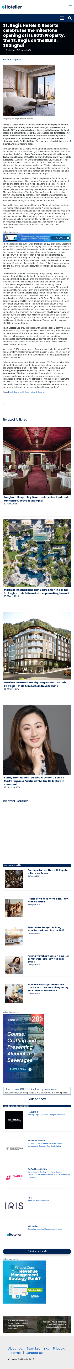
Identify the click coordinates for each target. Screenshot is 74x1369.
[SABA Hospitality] (14, 1177)
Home (6, 59)
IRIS (30, 1197)
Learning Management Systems (49, 1229)
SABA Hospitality (37, 1169)
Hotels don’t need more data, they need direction (48, 900)
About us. (15, 1348)
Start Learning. (37, 1348)
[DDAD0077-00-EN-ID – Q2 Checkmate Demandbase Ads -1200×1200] (24, 1303)
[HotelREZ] (14, 1120)
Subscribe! (37, 1099)
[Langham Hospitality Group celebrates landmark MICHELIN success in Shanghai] (37, 461)
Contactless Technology (37, 1172)
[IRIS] (14, 1206)
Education (32, 1229)
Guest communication (44, 1175)
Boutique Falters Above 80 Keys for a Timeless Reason (48, 872)
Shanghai (17, 392)
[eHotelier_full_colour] (12, 7)
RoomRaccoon (36, 1140)
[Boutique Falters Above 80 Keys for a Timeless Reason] (14, 879)
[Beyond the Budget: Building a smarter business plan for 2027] (14, 936)
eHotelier (33, 1226)
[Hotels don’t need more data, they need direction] (14, 908)
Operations (32, 1177)
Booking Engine (34, 1115)
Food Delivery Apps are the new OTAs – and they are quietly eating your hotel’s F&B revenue (48, 987)
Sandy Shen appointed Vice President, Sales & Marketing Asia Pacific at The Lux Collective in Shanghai (34, 781)
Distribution (61, 1115)
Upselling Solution (53, 1146)
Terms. (16, 1353)
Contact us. (34, 1353)
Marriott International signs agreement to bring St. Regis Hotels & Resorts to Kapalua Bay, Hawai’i (36, 591)
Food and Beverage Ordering (39, 1200)
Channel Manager (48, 1115)
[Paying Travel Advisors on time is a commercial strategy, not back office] (14, 965)
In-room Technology (61, 1175)
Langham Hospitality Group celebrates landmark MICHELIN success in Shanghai (36, 498)
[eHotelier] (14, 1234)
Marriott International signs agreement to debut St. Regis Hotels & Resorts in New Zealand (36, 684)
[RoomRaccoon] (14, 1149)
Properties (17, 59)
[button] (70, 7)
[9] (23, 1082)
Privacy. (59, 1348)
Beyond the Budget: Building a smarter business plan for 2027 (46, 929)
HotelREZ (33, 1111)
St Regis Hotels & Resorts (33, 392)
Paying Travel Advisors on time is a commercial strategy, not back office (48, 958)
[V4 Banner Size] (37, 241)
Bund (10, 392)
